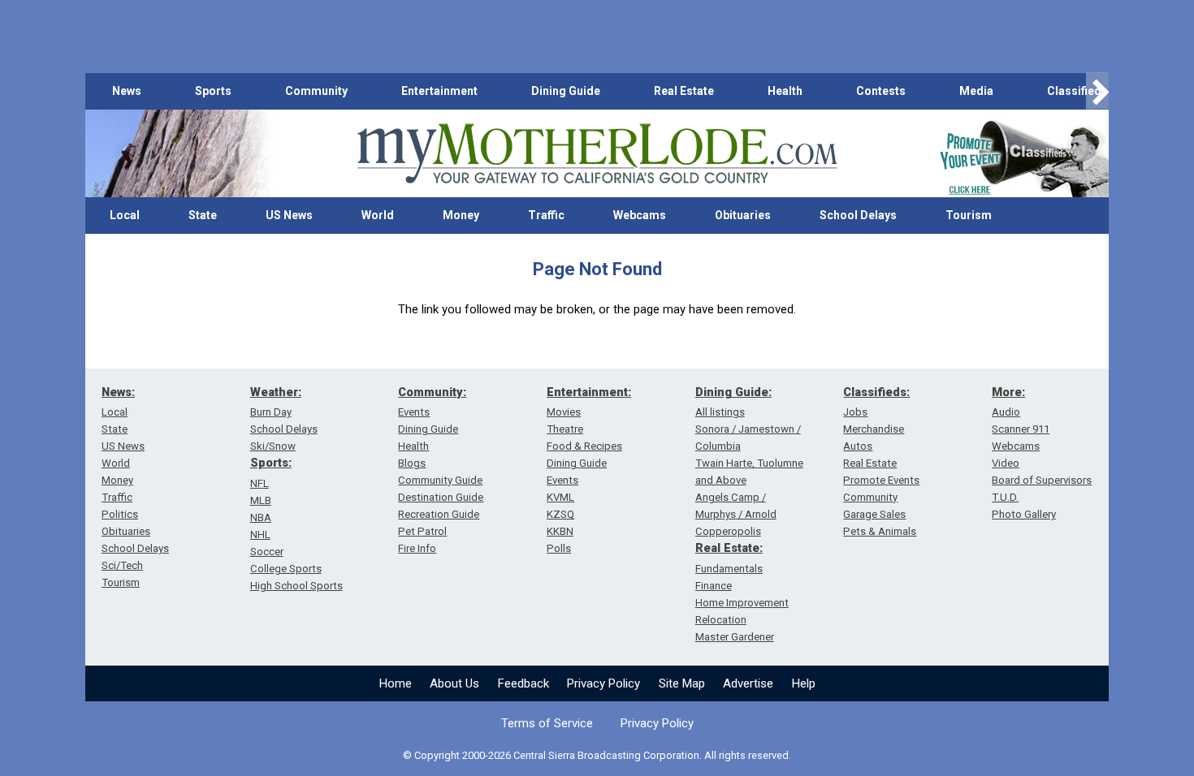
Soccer (266, 551)
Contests (881, 90)
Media (976, 90)
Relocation (720, 620)
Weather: (275, 392)
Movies (564, 412)
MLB (260, 500)
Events (414, 412)
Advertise (748, 683)
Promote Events (881, 480)
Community (316, 90)
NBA (260, 517)
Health (785, 90)
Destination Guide (440, 497)
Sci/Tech (122, 565)
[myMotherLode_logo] (597, 154)
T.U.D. (1005, 497)
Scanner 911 (1020, 429)
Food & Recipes (584, 446)
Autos (857, 446)
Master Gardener (734, 637)
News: (118, 392)
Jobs (855, 412)
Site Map (682, 683)
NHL (260, 534)
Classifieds (1077, 90)
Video (1005, 463)
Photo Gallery (1024, 514)
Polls (559, 548)
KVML (560, 497)
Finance (713, 586)
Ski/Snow (273, 446)
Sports (213, 90)
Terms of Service (547, 723)
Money (461, 215)
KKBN (560, 531)
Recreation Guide (438, 514)
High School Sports (296, 586)
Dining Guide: (733, 392)
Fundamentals (729, 569)
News (126, 90)
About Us (454, 683)
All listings (720, 412)
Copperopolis (728, 531)
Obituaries (743, 215)
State (202, 215)
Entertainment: (589, 392)
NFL (259, 483)
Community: (432, 392)
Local (125, 215)
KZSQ (560, 514)
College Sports (286, 569)
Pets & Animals (879, 531)
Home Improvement (742, 603)
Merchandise (873, 429)
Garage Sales (874, 514)
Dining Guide (565, 90)
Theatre (565, 429)
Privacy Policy (603, 683)
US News (289, 215)
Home (395, 683)
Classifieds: (876, 392)
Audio (1006, 412)
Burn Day (271, 412)
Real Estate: (729, 548)
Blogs (412, 463)
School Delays (858, 215)
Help (803, 683)
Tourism (968, 215)
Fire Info (417, 548)
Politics (120, 514)
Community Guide (440, 480)
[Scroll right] (1097, 91)
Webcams (639, 215)
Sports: (271, 462)
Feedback (523, 683)
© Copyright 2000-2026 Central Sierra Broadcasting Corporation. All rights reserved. (597, 755)
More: (1008, 392)
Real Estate (684, 90)
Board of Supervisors (1042, 480)
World (377, 215)
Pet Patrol (422, 531)
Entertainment (439, 90)
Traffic (546, 215)
